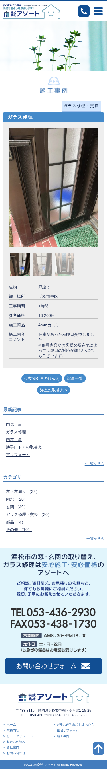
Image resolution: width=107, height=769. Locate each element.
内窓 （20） (17, 499)
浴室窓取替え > (53, 390)
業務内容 (13, 730)
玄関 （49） (17, 507)
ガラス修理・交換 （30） (29, 514)
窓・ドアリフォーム (21, 736)
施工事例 (63, 736)
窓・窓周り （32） (23, 491)
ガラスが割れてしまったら (75, 724)
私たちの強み (16, 741)
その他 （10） (19, 529)
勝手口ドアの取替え (24, 447)
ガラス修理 (16, 432)
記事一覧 (75, 378)
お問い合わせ (16, 753)
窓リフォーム (18, 454)
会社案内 (13, 747)
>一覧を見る (94, 464)
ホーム (11, 724)
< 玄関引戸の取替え (42, 378)
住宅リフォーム (68, 730)
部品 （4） (15, 522)
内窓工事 (14, 439)
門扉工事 (14, 424)
